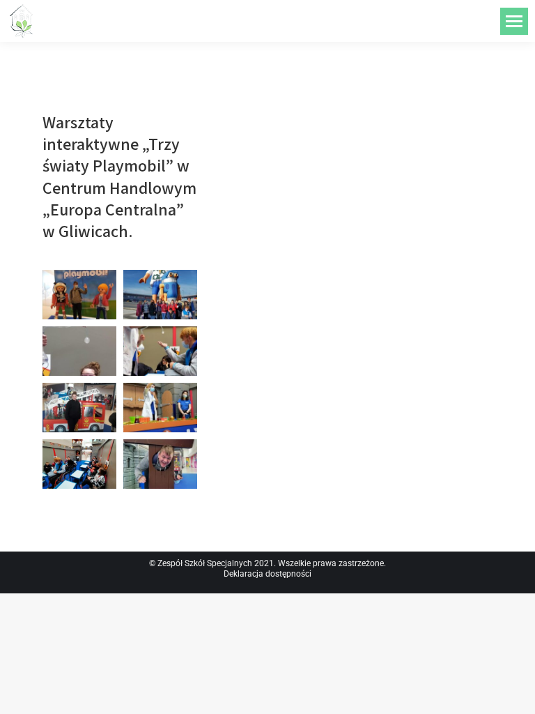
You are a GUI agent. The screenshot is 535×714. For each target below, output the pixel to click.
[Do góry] (514, 693)
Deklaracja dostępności (267, 574)
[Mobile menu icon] (514, 21)
